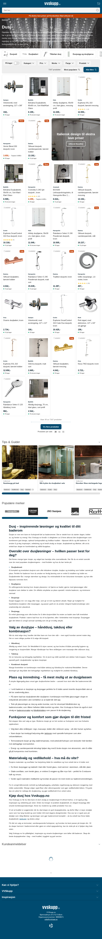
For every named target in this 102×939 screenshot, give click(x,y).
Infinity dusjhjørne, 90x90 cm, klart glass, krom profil (38, 236)
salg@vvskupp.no (51, 919)
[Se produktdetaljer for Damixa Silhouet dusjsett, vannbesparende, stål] (88, 217)
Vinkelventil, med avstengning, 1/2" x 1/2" (37, 321)
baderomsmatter (23, 710)
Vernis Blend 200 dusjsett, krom (10, 147)
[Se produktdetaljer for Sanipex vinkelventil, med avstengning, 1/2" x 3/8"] (13, 86)
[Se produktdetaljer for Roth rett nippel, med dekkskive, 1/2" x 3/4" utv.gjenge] (88, 304)
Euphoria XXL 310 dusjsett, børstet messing (88, 104)
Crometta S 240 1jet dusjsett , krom (36, 191)
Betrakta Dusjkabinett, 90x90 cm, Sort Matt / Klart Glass (12, 192)
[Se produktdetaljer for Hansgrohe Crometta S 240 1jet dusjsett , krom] (38, 173)
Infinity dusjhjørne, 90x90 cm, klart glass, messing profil (63, 105)
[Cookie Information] (51, 926)
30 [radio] (56, 432)
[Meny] (5, 4)
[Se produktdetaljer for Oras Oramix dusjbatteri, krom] (13, 304)
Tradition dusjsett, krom (62, 277)
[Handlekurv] (98, 4)
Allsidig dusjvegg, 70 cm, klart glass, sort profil (38, 405)
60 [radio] (59, 432)
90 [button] (63, 432)
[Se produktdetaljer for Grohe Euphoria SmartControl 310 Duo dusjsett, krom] (13, 217)
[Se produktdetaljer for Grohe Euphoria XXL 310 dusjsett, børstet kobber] (13, 347)
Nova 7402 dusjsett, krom (88, 364)
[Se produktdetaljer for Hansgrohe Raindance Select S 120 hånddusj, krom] (13, 388)
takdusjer (48, 733)
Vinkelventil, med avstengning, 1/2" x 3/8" (12, 104)
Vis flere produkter (51, 427)
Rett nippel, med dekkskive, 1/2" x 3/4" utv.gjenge (86, 323)
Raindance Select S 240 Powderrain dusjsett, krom (63, 236)
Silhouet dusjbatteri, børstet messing (61, 365)
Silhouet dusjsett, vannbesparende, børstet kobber (38, 149)
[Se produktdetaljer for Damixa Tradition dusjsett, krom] (63, 260)
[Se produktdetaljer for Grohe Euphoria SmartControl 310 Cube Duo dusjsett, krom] (63, 304)
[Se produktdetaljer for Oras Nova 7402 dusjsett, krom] (88, 347)
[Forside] (52, 4)
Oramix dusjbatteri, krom (13, 320)
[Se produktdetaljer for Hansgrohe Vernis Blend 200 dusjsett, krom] (13, 130)
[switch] (17, 63)
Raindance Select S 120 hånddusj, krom (13, 405)
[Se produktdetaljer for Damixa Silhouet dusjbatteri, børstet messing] (63, 347)
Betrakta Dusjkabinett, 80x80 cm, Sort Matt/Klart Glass (38, 105)
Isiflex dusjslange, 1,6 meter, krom (86, 278)
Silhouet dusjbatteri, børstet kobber (11, 278)
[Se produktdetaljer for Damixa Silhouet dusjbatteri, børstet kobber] (13, 260)
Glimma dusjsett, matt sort (37, 365)
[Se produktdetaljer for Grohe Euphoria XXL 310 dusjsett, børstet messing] (88, 86)
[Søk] (97, 10)
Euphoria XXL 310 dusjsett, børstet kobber (12, 365)
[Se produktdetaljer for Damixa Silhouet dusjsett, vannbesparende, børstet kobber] (38, 130)
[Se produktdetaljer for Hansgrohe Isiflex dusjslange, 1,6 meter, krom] (88, 260)
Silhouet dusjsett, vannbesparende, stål (86, 234)
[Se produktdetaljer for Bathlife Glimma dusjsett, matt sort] (38, 347)
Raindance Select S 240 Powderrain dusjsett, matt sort (38, 279)
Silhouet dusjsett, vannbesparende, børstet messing (88, 192)
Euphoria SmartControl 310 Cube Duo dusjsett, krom (62, 323)
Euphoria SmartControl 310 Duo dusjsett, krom (12, 234)
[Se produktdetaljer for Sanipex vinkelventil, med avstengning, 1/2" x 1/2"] (38, 304)
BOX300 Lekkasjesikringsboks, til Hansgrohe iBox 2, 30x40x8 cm (63, 193)
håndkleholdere (39, 710)
